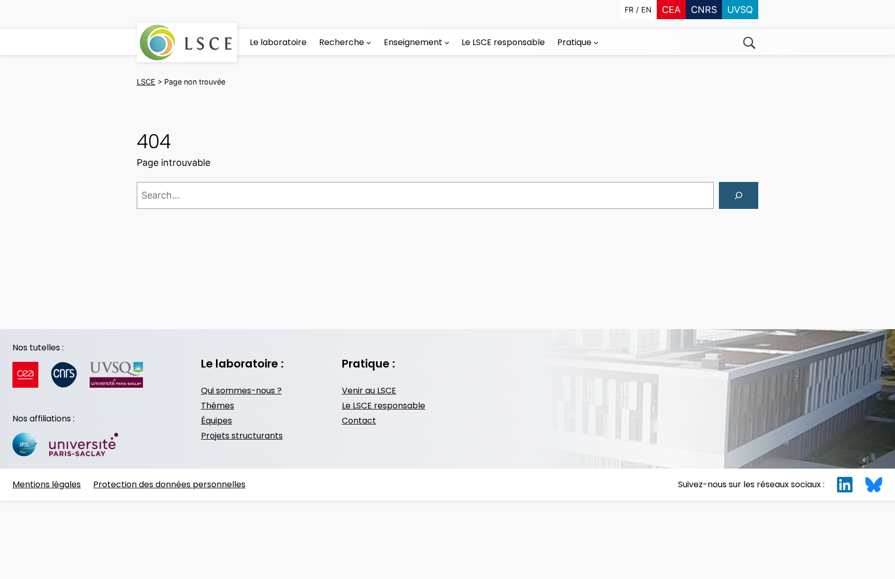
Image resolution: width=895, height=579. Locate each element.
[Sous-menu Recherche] (368, 42)
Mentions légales (46, 484)
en (646, 9)
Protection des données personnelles (169, 484)
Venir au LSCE (369, 391)
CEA (671, 9)
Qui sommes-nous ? (241, 391)
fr (629, 9)
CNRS (704, 9)
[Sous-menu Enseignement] (447, 42)
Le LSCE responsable (383, 406)
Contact (359, 421)
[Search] (738, 195)
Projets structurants (242, 436)
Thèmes (217, 406)
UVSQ (740, 9)
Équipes (216, 421)
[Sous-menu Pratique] (596, 42)
